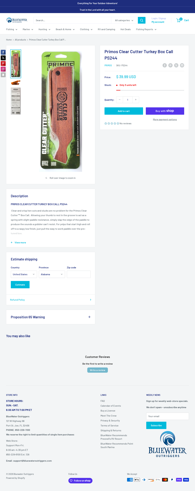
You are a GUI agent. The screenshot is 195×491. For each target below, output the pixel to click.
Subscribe (156, 425)
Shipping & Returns (111, 430)
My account (158, 21)
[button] (112, 123)
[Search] (141, 20)
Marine (26, 29)
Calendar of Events (111, 405)
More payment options (165, 119)
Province (44, 267)
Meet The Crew (109, 415)
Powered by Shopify (15, 478)
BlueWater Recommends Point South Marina (117, 445)
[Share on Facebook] (165, 65)
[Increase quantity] (136, 99)
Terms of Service (110, 425)
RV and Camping (106, 29)
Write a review (97, 370)
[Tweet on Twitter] (176, 65)
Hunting (43, 29)
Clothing (84, 29)
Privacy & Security (110, 420)
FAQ (103, 400)
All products (20, 39)
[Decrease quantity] (119, 99)
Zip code (71, 267)
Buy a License (108, 410)
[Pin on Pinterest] (170, 65)
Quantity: (109, 99)
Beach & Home (63, 29)
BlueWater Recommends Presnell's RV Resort (114, 437)
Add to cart (124, 110)
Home (9, 39)
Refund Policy (17, 299)
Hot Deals (126, 29)
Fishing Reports (144, 29)
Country (15, 267)
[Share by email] (182, 65)
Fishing (10, 29)
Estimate (20, 284)
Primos (108, 65)
